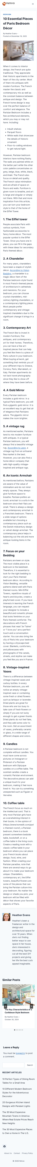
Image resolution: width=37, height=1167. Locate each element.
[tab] (14, 1029)
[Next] (31, 1006)
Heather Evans (11, 34)
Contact (17, 1153)
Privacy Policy (27, 1153)
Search (30, 1065)
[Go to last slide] (5, 1006)
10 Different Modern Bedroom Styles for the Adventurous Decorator (17, 1093)
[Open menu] (33, 3)
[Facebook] (4, 1146)
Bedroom (7, 14)
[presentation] (18, 995)
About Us (8, 1153)
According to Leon (17, 448)
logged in (20, 1053)
